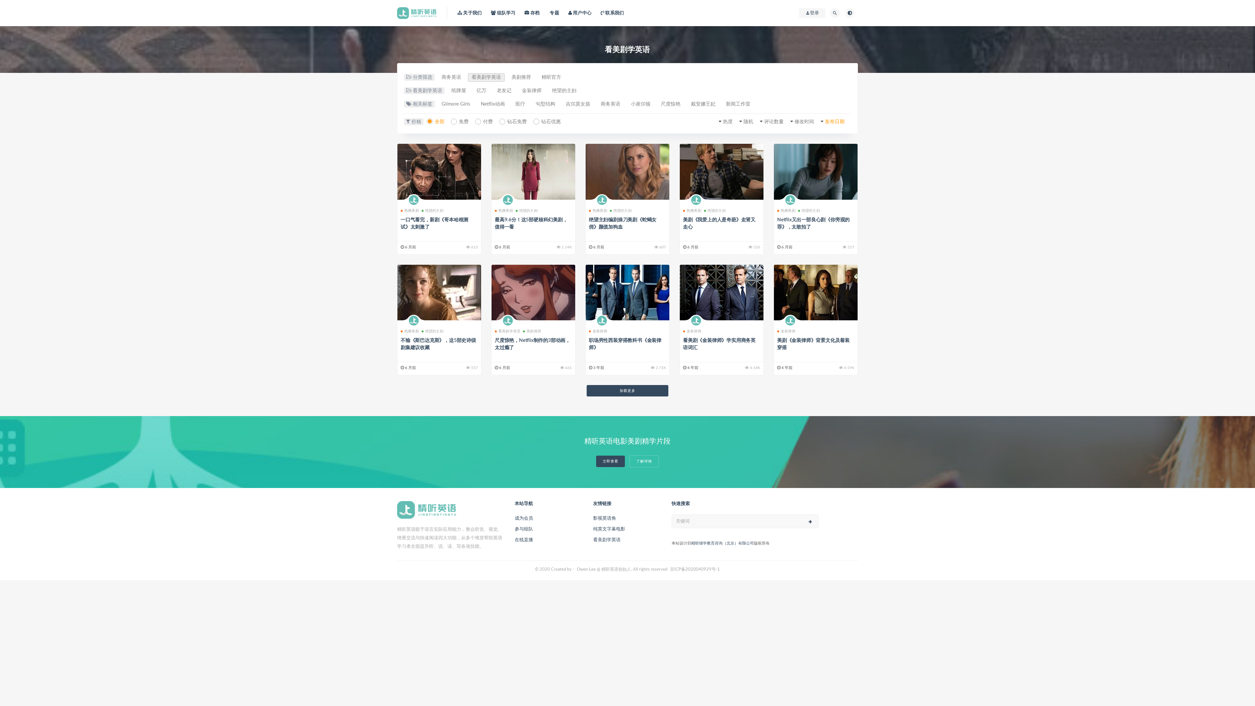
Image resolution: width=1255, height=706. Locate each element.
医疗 (520, 104)
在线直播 (524, 540)
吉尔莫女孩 (578, 104)
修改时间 (804, 121)
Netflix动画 (493, 104)
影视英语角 (604, 518)
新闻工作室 (738, 104)
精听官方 (551, 77)
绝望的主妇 (564, 90)
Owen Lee (586, 569)
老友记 (504, 90)
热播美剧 (411, 210)
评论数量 (774, 121)
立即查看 (610, 461)
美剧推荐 (521, 77)
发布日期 (835, 121)
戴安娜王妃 (703, 104)
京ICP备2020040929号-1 (695, 569)
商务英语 (451, 77)
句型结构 (545, 104)
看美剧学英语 (486, 77)
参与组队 (524, 529)
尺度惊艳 (670, 104)
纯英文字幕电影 (609, 529)
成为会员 (524, 518)
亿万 (481, 90)
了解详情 (644, 461)
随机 (748, 121)
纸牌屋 (458, 90)
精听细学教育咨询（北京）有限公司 (722, 543)
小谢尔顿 (640, 104)
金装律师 (532, 90)
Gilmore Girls (456, 104)
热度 (728, 121)
